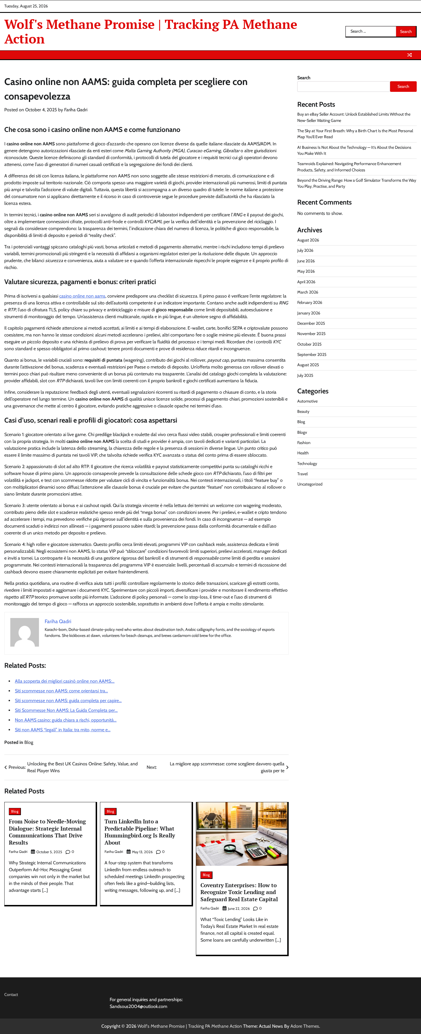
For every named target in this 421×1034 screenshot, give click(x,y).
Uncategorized (309, 484)
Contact (11, 994)
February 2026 (309, 302)
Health (303, 452)
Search (303, 77)
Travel (302, 473)
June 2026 (306, 261)
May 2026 (306, 271)
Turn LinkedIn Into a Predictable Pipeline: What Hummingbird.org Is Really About (140, 832)
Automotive (307, 401)
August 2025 (308, 364)
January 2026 (308, 312)
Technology (307, 463)
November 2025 (311, 333)
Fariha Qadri (75, 109)
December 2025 (311, 323)
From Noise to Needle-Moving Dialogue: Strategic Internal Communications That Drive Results (47, 832)
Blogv (302, 432)
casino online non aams (82, 296)
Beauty (303, 411)
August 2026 (308, 240)
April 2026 (306, 281)
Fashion (303, 442)
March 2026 (307, 292)
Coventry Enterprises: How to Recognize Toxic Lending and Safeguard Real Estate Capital (239, 892)
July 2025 (305, 375)
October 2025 (309, 344)
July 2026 (305, 250)
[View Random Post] (409, 55)
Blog (28, 742)
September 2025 (311, 354)
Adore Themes (304, 1026)
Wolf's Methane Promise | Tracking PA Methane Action (150, 31)
